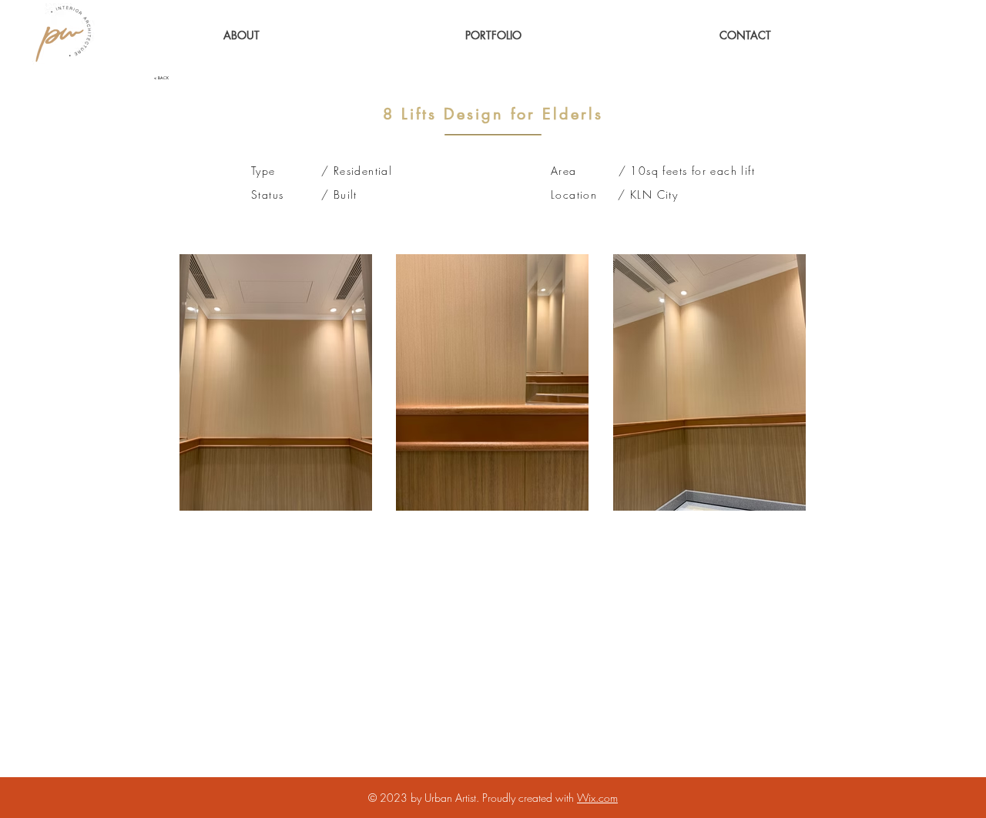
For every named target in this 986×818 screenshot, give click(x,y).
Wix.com (597, 797)
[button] (493, 35)
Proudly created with (529, 797)
